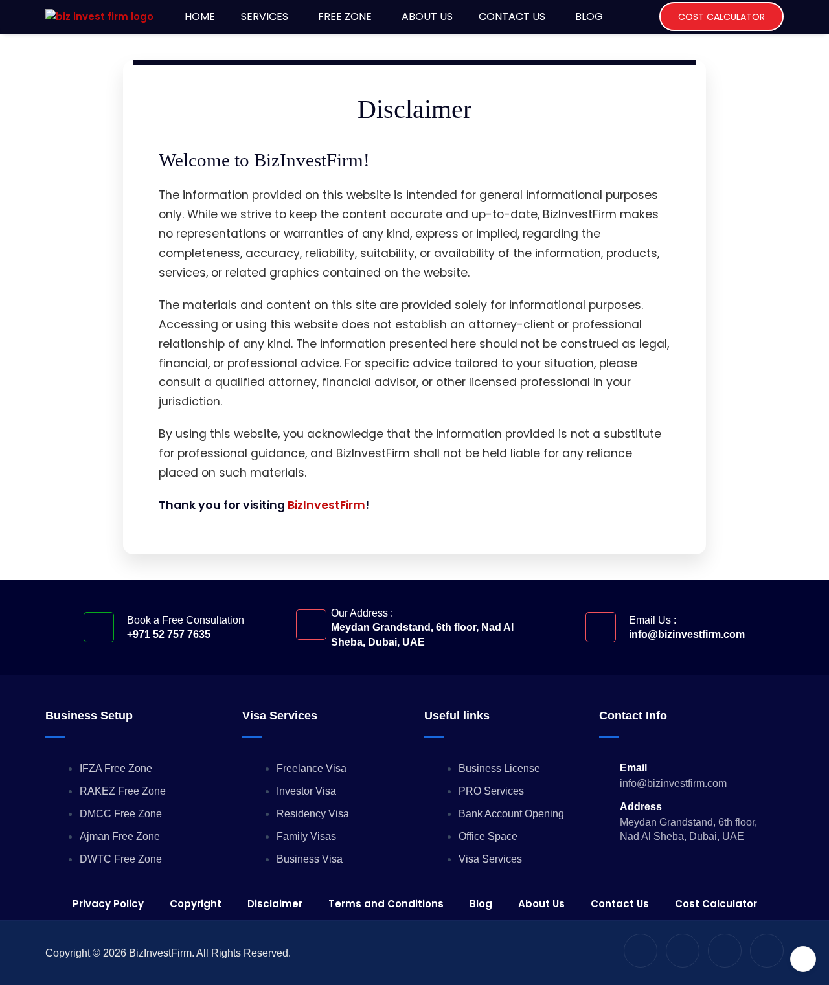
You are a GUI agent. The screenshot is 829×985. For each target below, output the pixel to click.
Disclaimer (274, 904)
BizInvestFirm (326, 505)
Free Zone (345, 16)
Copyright (195, 904)
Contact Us (512, 16)
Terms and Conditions (386, 904)
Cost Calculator (721, 16)
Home (200, 16)
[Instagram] (682, 951)
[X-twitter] (725, 951)
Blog (589, 16)
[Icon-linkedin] (767, 951)
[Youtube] (640, 951)
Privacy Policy (108, 904)
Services (264, 16)
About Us (427, 16)
